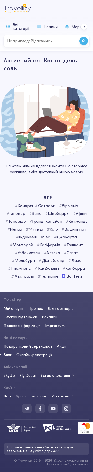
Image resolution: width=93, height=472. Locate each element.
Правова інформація (22, 325)
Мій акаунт (14, 308)
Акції (61, 346)
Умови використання (71, 460)
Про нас (35, 308)
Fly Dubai (28, 375)
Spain (21, 396)
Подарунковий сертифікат (28, 346)
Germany (38, 396)
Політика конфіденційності (67, 464)
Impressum (55, 325)
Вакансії (49, 317)
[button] (84, 27)
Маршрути (81, 26)
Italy (7, 396)
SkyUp (9, 375)
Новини (51, 26)
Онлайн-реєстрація (34, 355)
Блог (8, 355)
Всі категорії (21, 26)
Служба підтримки (20, 317)
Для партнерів (60, 308)
